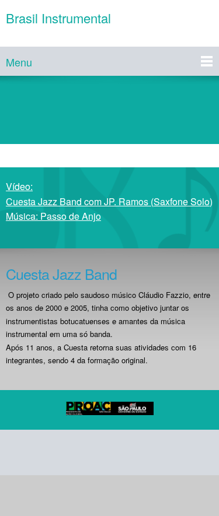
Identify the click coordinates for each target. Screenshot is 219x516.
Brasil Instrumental (58, 18)
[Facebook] (104, 452)
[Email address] (48, 452)
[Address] (76, 452)
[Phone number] (20, 452)
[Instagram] (132, 452)
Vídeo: (109, 201)
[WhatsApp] (160, 452)
